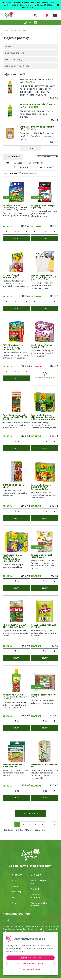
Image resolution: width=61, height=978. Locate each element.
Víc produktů (30, 813)
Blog (14, 897)
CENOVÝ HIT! (46, 167)
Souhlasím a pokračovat (30, 958)
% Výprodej (24, 167)
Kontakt (15, 903)
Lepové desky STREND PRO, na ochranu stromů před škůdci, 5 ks (43, 277)
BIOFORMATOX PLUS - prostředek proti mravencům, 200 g (14, 347)
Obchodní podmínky (35, 896)
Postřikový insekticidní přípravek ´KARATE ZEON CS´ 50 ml (15, 417)
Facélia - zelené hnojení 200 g (43, 695)
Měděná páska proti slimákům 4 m (13, 765)
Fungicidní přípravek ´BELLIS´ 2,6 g (41, 556)
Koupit (16, 238)
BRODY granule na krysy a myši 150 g (44, 206)
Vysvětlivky (35, 889)
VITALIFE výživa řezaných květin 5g (44, 625)
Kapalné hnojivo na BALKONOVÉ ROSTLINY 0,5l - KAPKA (16, 696)
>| (54, 824)
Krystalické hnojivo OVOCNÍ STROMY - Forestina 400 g (41, 487)
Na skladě (29, 173)
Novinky (38, 162)
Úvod (5, 30)
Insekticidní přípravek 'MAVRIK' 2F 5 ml (42, 346)
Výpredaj (16, 891)
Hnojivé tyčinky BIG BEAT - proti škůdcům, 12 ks (16, 625)
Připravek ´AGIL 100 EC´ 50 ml (44, 765)
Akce (21, 162)
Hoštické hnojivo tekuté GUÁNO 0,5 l (36, 80)
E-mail (6, 920)
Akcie (14, 880)
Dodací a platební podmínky (38, 904)
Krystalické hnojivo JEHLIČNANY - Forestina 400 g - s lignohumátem (43, 417)
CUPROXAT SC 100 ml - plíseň (14, 486)
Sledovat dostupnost (44, 377)
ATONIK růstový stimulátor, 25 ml (12, 276)
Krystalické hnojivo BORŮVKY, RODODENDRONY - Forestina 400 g (13, 558)
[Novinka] (16, 192)
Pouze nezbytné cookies (30, 969)
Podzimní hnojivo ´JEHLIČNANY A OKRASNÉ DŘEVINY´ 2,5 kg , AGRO (15, 207)
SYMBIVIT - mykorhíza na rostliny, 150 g (37, 128)
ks (17, 231)
